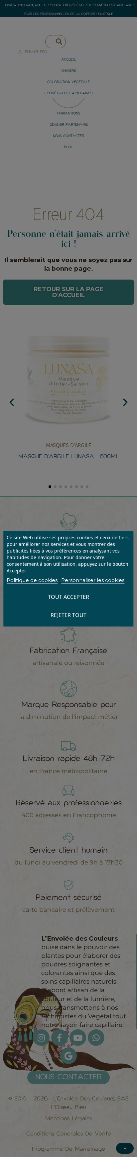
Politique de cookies (32, 580)
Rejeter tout (68, 614)
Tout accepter (68, 596)
